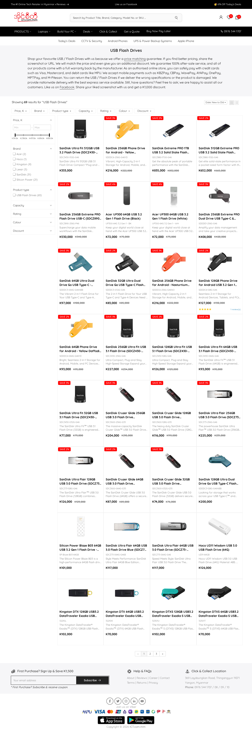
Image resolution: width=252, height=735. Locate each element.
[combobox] (120, 18)
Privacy (153, 682)
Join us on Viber (126, 707)
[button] (232, 103)
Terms (131, 682)
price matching (135, 59)
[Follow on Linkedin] (134, 701)
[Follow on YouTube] (142, 701)
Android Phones (118, 41)
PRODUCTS (21, 31)
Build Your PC (65, 31)
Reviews (61, 4)
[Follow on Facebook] (109, 701)
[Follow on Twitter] (117, 701)
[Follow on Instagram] (126, 701)
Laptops (43, 31)
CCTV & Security (91, 41)
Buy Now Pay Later (158, 31)
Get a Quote (132, 31)
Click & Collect (108, 31)
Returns (142, 682)
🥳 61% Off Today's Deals (227, 4)
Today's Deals (66, 41)
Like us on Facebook (126, 4)
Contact (165, 678)
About (131, 678)
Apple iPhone (186, 41)
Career (153, 678)
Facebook (67, 87)
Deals (86, 31)
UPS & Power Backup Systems (152, 41)
